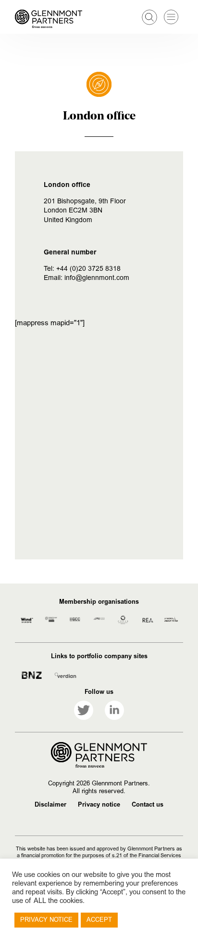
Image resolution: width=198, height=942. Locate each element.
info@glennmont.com (96, 278)
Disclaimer (50, 805)
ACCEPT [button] (99, 920)
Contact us (147, 805)
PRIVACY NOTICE (46, 920)
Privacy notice (99, 805)
